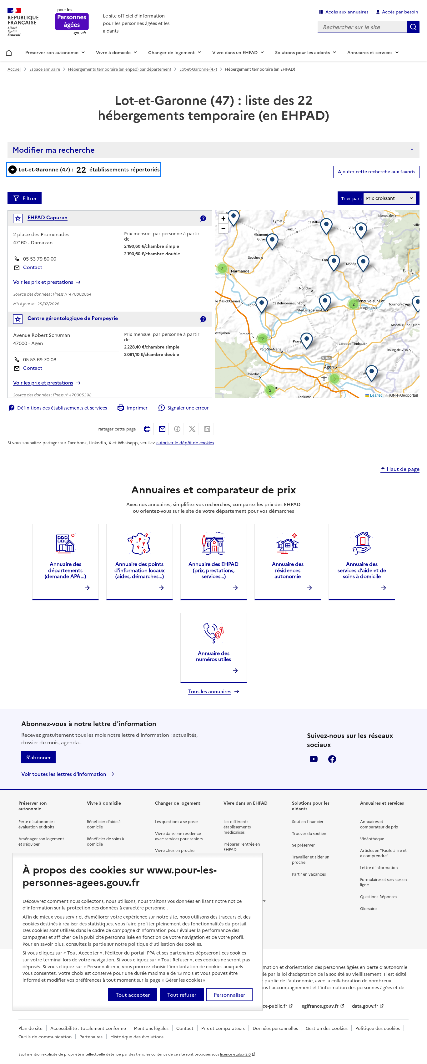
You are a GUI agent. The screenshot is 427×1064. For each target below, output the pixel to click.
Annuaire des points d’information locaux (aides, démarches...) (139, 569)
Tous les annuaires (209, 691)
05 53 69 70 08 (39, 359)
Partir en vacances (309, 874)
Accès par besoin (400, 11)
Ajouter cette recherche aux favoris (376, 171)
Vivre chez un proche (174, 850)
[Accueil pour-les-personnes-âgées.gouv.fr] (72, 22)
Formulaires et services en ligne (383, 882)
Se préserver (303, 845)
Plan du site (30, 1028)
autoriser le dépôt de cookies (185, 442)
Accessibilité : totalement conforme (88, 1028)
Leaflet (375, 395)
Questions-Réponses (378, 896)
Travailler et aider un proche (310, 859)
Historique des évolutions (136, 1036)
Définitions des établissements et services (62, 408)
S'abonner (38, 757)
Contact (32, 267)
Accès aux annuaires (346, 11)
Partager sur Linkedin (207, 429)
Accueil (9, 51)
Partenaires (91, 1036)
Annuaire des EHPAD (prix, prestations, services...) (213, 569)
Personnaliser (229, 994)
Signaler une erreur (188, 408)
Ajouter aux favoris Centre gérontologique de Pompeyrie (22, 320)
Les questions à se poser (176, 821)
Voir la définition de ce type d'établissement (203, 218)
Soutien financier (308, 821)
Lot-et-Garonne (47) (198, 69)
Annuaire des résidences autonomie (288, 569)
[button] (326, 302)
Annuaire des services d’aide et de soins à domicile (362, 569)
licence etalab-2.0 (235, 1054)
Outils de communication (45, 1036)
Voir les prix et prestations (43, 282)
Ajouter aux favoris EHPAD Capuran (22, 219)
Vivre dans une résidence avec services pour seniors (179, 836)
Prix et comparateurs (223, 1028)
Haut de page (403, 469)
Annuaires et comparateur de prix (379, 824)
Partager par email (162, 429)
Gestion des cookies (327, 1028)
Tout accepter (133, 994)
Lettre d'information (379, 867)
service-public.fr (269, 1006)
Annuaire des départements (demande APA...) (65, 569)
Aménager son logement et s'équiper (41, 841)
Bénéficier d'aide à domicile (104, 824)
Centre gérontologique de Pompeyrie (73, 317)
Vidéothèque (372, 838)
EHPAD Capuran (48, 217)
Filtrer (30, 198)
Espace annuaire (44, 69)
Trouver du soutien (309, 833)
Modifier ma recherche (54, 149)
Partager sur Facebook (177, 429)
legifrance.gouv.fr (319, 1006)
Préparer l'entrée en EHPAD (242, 846)
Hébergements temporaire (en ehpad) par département (119, 69)
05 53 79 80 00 (39, 258)
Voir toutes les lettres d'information (63, 774)
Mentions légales (151, 1028)
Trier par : (351, 198)
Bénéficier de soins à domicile (105, 841)
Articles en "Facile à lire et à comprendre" (383, 853)
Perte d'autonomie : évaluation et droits (36, 824)
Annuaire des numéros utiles (213, 655)
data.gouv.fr (365, 1006)
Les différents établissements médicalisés (237, 827)
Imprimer (137, 408)
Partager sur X (192, 429)
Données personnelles (275, 1028)
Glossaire (368, 908)
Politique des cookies (377, 1028)
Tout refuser (181, 994)
